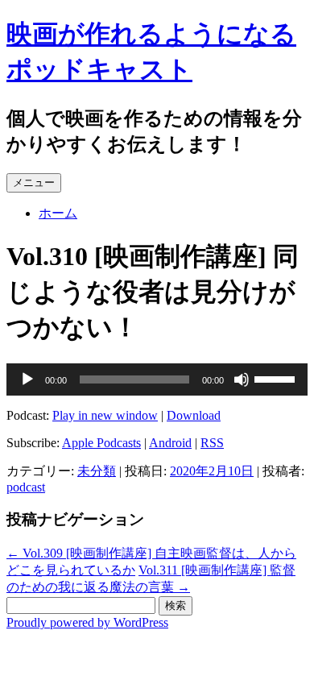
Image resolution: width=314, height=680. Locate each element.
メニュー (34, 182)
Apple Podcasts (101, 443)
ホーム (58, 213)
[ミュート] (241, 379)
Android (170, 443)
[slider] (277, 377)
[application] (157, 379)
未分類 (96, 471)
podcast (25, 487)
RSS (212, 443)
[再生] (27, 379)
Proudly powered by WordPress (87, 622)
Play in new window (105, 415)
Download (194, 415)
